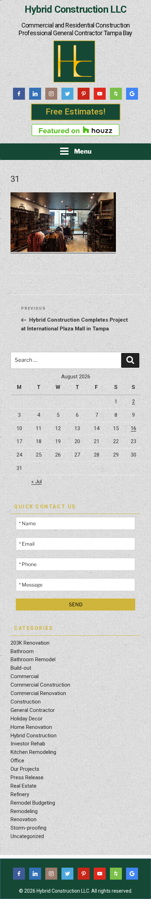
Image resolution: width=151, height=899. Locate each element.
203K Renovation (30, 643)
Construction (26, 702)
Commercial (25, 676)
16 (133, 428)
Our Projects (25, 769)
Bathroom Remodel (33, 659)
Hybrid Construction (34, 735)
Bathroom (22, 651)
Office (17, 760)
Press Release (27, 777)
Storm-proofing (28, 828)
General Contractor (33, 710)
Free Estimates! (75, 112)
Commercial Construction (40, 685)
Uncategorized (27, 836)
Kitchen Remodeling (33, 752)
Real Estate (24, 786)
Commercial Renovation (38, 693)
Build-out (21, 668)
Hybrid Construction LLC (76, 9)
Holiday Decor (26, 718)
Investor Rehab (28, 743)
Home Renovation (31, 727)
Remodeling (24, 811)
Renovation (24, 819)
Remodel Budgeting (33, 803)
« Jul (36, 481)
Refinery (20, 794)
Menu (83, 151)
